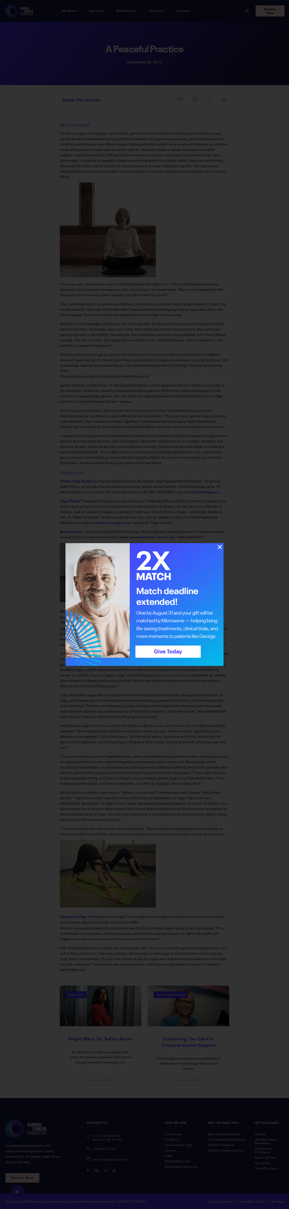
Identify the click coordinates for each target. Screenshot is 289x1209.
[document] (144, 604)
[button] (220, 547)
